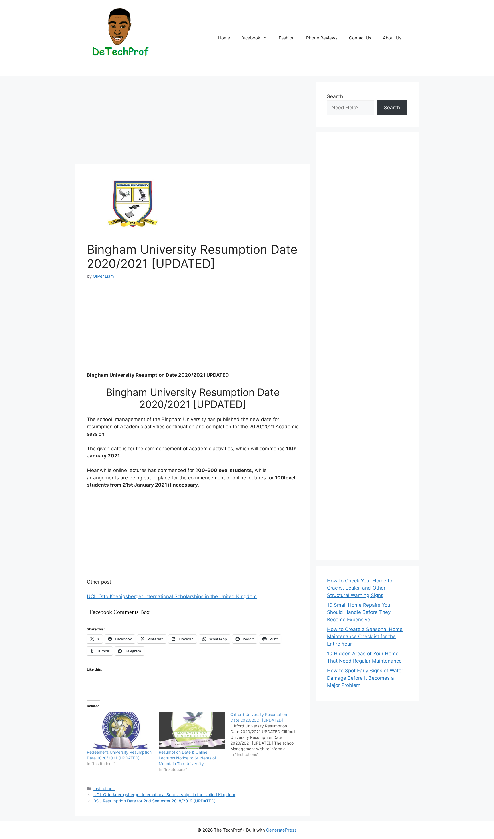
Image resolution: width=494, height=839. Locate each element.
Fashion (287, 38)
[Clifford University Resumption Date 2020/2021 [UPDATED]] (266, 734)
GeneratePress (281, 830)
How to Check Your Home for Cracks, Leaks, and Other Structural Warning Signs (360, 588)
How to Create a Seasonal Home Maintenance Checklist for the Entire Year (365, 636)
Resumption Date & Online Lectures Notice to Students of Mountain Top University (187, 758)
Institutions (104, 788)
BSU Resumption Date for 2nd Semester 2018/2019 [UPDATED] (154, 800)
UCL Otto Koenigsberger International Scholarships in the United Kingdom (172, 596)
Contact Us (360, 38)
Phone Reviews (322, 38)
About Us (392, 38)
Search (335, 96)
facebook (251, 38)
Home (224, 38)
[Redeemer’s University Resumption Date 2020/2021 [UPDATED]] (120, 730)
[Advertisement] (192, 122)
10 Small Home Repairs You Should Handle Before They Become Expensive (359, 612)
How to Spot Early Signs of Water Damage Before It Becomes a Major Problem (365, 678)
